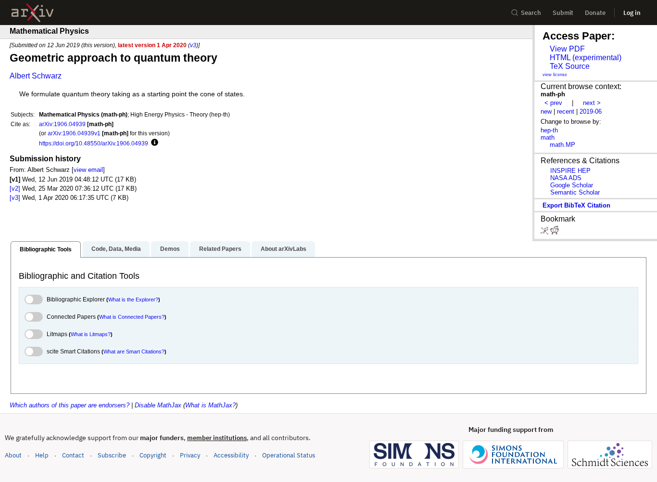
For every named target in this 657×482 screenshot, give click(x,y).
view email (88, 169)
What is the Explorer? (133, 299)
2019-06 (591, 111)
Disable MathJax (158, 405)
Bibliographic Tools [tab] (46, 249)
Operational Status (288, 455)
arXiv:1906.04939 (62, 124)
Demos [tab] (170, 249)
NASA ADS (565, 178)
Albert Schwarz (36, 76)
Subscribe (112, 455)
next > (592, 102)
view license (555, 74)
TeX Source (570, 66)
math (548, 137)
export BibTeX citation (576, 205)
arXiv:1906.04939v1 (74, 133)
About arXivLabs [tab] (283, 249)
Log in (632, 13)
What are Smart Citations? (133, 351)
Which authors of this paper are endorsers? (69, 405)
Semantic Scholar (575, 192)
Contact (73, 455)
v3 (193, 45)
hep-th (549, 130)
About (13, 455)
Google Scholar (571, 185)
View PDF (567, 49)
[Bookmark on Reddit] (554, 232)
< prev (553, 102)
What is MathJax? (210, 405)
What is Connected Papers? (131, 317)
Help (42, 455)
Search (531, 13)
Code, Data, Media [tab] (116, 249)
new (546, 111)
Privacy (190, 455)
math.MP (562, 144)
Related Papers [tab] (220, 249)
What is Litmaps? (91, 334)
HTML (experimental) (585, 57)
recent (565, 111)
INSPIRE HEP (570, 170)
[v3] (15, 197)
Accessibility (231, 455)
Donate (595, 13)
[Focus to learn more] (153, 143)
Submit (563, 13)
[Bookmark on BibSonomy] (545, 232)
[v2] (15, 188)
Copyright (152, 455)
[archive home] (32, 12)
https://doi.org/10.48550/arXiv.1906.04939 (93, 143)
